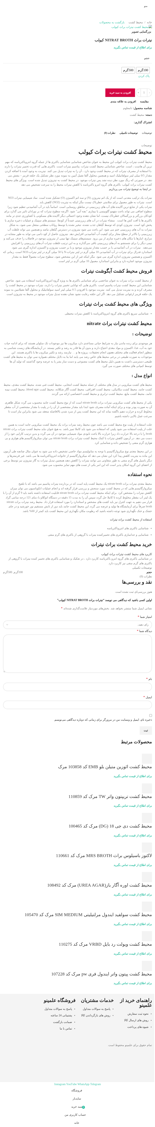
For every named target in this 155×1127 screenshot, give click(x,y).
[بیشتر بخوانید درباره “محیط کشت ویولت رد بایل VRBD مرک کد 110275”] (147, 936)
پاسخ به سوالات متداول (96, 1008)
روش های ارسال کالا (136, 1020)
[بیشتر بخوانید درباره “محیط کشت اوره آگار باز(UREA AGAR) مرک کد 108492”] (147, 877)
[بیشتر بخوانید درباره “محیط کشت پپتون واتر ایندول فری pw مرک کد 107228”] (147, 966)
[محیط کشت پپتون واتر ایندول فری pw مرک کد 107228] (141, 958)
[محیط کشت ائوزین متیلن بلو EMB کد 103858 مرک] (131, 751)
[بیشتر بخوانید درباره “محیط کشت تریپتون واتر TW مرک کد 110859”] (147, 788)
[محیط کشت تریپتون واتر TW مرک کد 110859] (132, 780)
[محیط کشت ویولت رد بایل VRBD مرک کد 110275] (143, 928)
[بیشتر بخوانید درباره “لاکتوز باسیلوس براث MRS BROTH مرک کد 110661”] (147, 847)
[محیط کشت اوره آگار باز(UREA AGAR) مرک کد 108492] (132, 869)
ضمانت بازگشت (62, 1022)
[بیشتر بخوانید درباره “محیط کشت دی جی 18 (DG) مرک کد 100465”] (147, 818)
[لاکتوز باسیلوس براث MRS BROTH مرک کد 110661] (126, 839)
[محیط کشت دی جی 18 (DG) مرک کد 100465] (133, 810)
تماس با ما (66, 1028)
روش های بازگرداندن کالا (95, 1015)
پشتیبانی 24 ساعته (61, 1015)
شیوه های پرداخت (138, 1026)
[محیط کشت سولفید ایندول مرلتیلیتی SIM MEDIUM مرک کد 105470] (129, 899)
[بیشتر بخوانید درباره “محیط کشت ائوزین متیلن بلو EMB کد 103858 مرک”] (147, 759)
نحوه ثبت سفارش (138, 1013)
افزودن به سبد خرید (120, 92)
